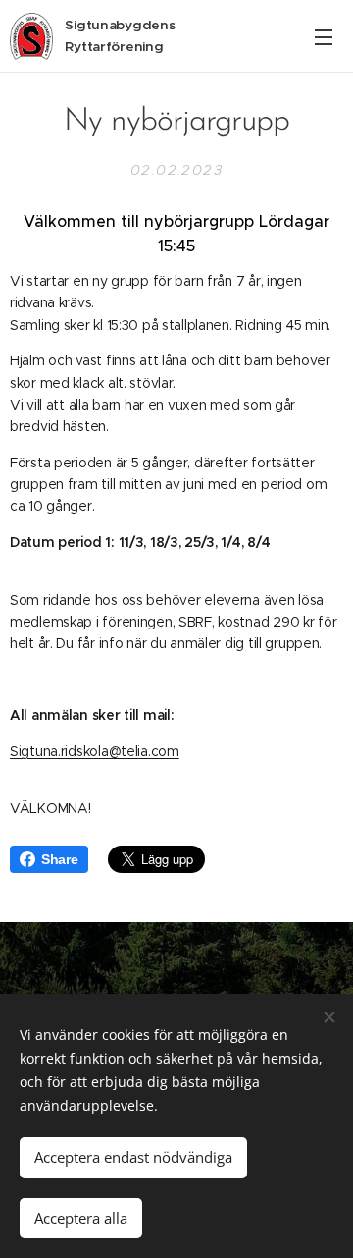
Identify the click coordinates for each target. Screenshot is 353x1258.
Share (59, 859)
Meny (323, 36)
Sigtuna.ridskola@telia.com (94, 751)
